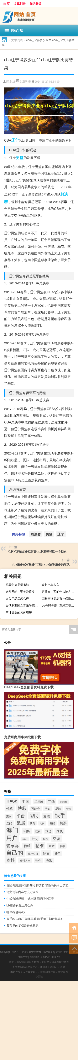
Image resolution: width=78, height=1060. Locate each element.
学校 (68, 808)
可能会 (35, 808)
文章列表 (20, 3)
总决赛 (36, 534)
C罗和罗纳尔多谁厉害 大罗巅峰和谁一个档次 (37, 551)
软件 (38, 860)
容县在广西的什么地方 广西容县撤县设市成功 (59, 591)
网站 (51, 846)
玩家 (37, 831)
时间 (42, 823)
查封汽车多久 (50, 584)
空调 (56, 838)
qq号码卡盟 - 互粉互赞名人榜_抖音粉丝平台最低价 (59, 605)
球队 (59, 830)
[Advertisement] (39, 1020)
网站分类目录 (63, 951)
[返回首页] (73, 927)
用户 (11, 838)
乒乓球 (38, 802)
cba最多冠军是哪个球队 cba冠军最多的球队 (41, 564)
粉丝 (27, 845)
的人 (24, 839)
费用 (58, 853)
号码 (47, 809)
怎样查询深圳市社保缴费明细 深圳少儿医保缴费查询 (59, 598)
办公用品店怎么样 (17, 598)
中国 (25, 801)
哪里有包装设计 (16, 912)
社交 (35, 839)
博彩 (22, 808)
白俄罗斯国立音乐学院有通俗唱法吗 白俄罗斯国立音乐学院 (23, 605)
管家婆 (12, 845)
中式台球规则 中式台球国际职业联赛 (30, 898)
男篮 (20, 157)
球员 (48, 831)
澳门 (12, 829)
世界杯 (11, 801)
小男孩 (39, 976)
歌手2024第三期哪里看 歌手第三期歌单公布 (34, 919)
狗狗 (26, 830)
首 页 (6, 3)
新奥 (32, 823)
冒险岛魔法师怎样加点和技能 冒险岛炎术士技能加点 (40, 885)
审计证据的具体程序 (19, 612)
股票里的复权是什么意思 (22, 925)
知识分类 (35, 3)
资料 (10, 860)
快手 (60, 815)
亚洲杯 (63, 801)
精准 (39, 845)
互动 (51, 801)
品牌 (58, 808)
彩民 (34, 816)
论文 (46, 853)
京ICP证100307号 (50, 956)
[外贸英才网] (39, 16)
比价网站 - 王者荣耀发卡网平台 (23, 591)
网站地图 (35, 956)
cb (14, 81)
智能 (52, 823)
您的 (9, 823)
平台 (20, 815)
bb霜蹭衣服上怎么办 (19, 905)
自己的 (14, 852)
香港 (49, 860)
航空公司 (33, 853)
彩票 (46, 815)
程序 (45, 839)
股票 (62, 846)
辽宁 (15, 140)
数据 (21, 822)
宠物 (8, 816)
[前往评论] (73, 938)
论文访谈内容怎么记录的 (22, 892)
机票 (63, 822)
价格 (9, 808)
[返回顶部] (73, 948)
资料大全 (25, 860)
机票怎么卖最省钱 (17, 584)
